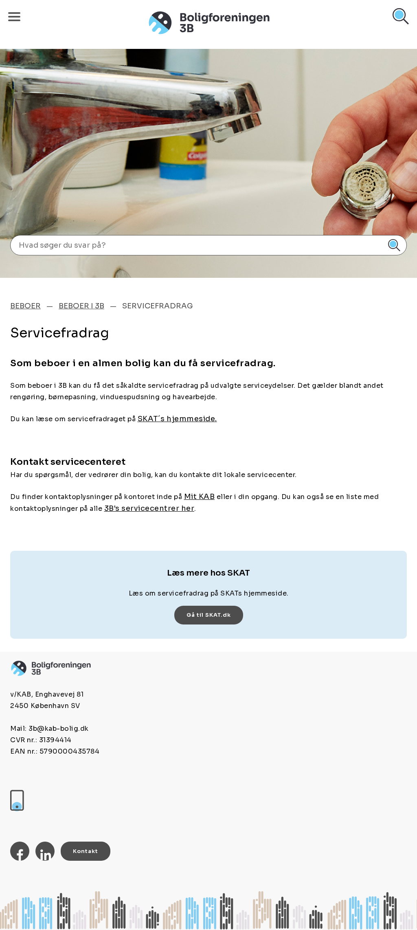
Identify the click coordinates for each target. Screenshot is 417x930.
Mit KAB (199, 496)
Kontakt (85, 851)
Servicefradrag (157, 305)
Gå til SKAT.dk (209, 614)
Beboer (25, 305)
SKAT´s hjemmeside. (177, 418)
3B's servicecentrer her (149, 508)
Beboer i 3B (81, 305)
